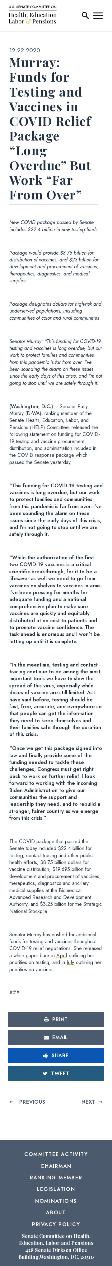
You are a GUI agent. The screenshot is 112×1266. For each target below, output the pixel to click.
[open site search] (85, 15)
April (61, 955)
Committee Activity (56, 1154)
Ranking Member (56, 1177)
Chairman (56, 1166)
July (70, 962)
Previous (32, 1102)
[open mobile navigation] (98, 15)
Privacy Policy (56, 1224)
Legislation (56, 1189)
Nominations (56, 1201)
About (56, 1212)
